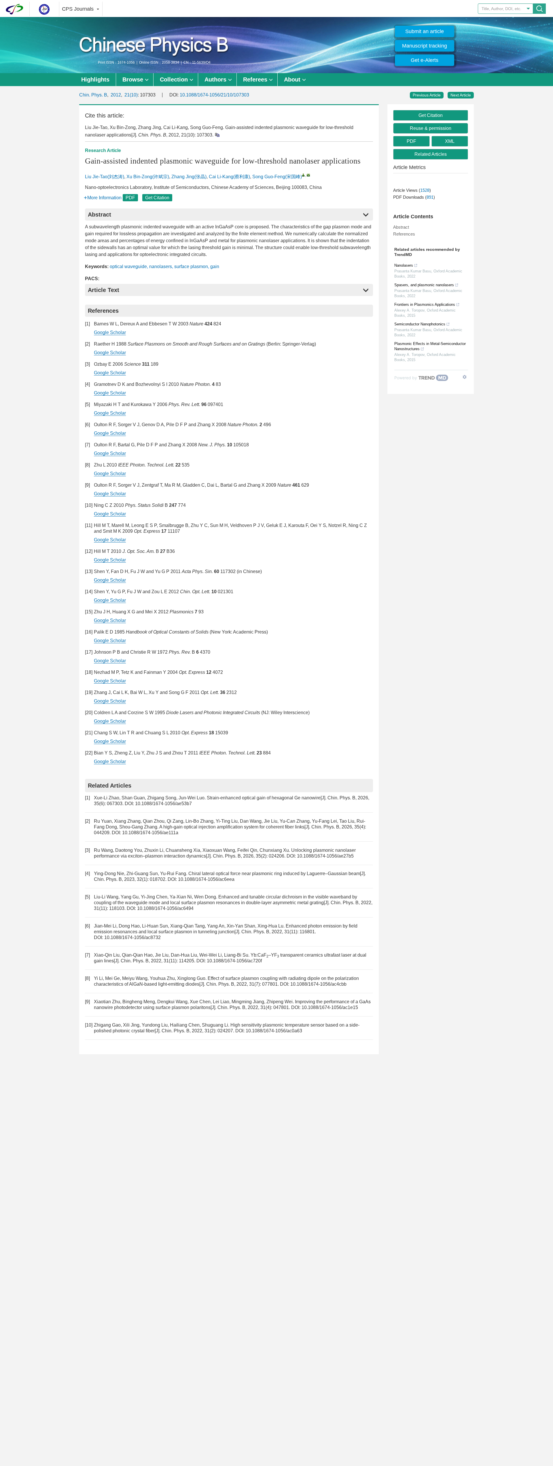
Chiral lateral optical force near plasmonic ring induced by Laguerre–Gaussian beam (274, 873)
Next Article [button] (460, 95)
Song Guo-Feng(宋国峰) (277, 176)
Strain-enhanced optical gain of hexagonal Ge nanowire (264, 797)
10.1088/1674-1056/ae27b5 (325, 856)
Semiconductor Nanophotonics (419, 324)
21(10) (131, 94)
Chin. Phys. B (93, 94)
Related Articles (430, 154)
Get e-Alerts (424, 60)
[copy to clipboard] (217, 134)
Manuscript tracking (424, 46)
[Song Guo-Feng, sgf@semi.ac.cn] (303, 175)
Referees (255, 79)
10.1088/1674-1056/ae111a (150, 832)
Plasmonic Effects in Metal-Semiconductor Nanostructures (430, 346)
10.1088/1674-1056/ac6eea (206, 879)
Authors (215, 79)
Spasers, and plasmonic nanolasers (424, 285)
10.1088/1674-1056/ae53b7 (163, 803)
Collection (174, 79)
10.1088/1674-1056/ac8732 (132, 937)
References (404, 234)
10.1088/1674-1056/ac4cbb (318, 984)
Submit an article (424, 31)
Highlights (95, 79)
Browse (132, 79)
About (292, 79)
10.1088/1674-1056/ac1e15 (330, 1007)
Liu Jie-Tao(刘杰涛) (104, 176)
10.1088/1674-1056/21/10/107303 (214, 94)
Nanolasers (403, 265)
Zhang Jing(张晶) (189, 176)
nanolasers (160, 266)
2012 (116, 94)
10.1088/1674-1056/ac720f (234, 960)
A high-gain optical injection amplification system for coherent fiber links (231, 826)
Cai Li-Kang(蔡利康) (229, 176)
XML (449, 141)
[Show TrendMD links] (464, 377)
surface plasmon (191, 266)
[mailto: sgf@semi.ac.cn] (308, 175)
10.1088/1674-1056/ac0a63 (274, 1030)
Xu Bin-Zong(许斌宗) (147, 176)
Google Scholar (110, 332)
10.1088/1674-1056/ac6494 (165, 908)
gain (214, 266)
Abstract (401, 227)
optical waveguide (128, 266)
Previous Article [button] (427, 95)
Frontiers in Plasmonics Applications (424, 304)
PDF (130, 197)
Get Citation (157, 197)
